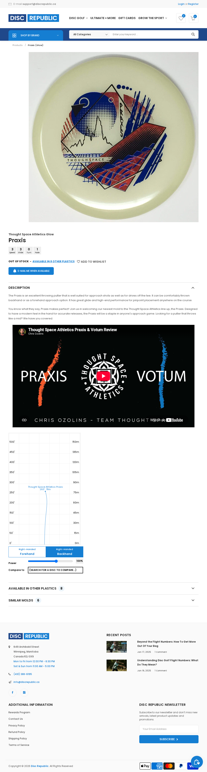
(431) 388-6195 (23, 674)
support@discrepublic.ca (39, 4)
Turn (29, 250)
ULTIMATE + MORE (103, 18)
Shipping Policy (17, 738)
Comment (161, 652)
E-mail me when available (34, 271)
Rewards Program (19, 712)
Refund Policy (16, 732)
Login (181, 4)
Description (19, 287)
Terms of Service (18, 745)
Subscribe (167, 739)
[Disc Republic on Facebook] (12, 693)
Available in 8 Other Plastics (54, 261)
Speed (12, 250)
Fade (37, 250)
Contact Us (15, 719)
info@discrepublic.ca (26, 682)
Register (193, 4)
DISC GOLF (77, 18)
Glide (20, 250)
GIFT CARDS (127, 18)
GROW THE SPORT (151, 18)
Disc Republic (40, 766)
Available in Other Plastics (35, 588)
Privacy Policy (16, 725)
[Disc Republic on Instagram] (24, 693)
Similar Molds (23, 600)
